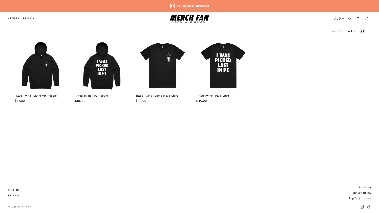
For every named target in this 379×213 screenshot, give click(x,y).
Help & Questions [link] (359, 198)
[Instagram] (361, 206)
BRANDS (13, 195)
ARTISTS (13, 190)
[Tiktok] (368, 206)
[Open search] (349, 18)
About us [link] (365, 187)
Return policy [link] (362, 192)
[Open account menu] (358, 18)
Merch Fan (24, 206)
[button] (351, 31)
